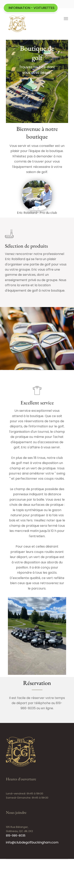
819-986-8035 (15, 836)
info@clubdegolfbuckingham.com (32, 842)
